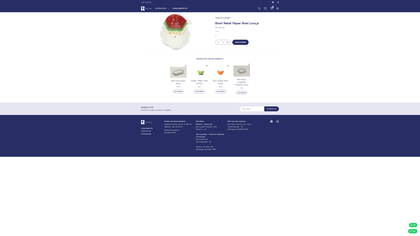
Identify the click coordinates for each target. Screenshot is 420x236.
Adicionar (240, 42)
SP (414, 225)
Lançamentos (179, 8)
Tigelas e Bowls (223, 18)
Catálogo (160, 8)
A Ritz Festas (146, 2)
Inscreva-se (271, 109)
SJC (414, 231)
